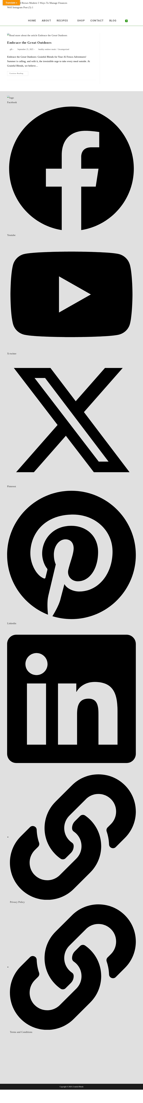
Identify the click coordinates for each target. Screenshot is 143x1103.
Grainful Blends (78, 1087)
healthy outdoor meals (47, 49)
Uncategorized (63, 49)
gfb (11, 49)
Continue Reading (18, 74)
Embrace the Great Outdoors (29, 42)
